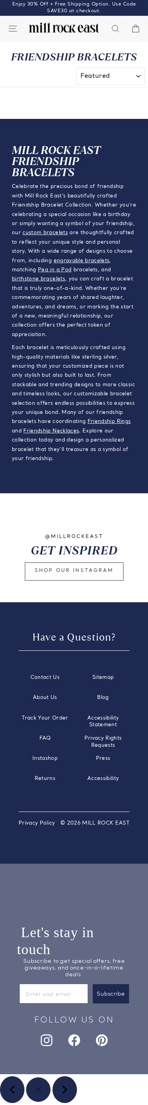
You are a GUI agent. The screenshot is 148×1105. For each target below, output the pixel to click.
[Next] (64, 1089)
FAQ (45, 738)
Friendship (102, 422)
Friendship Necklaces (51, 431)
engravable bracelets (82, 261)
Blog (103, 698)
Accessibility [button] (103, 779)
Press (103, 758)
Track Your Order (45, 718)
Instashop (45, 758)
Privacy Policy (37, 823)
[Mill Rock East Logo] (63, 28)
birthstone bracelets (38, 279)
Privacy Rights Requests (103, 741)
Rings (124, 422)
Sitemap (103, 677)
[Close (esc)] (38, 1089)
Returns (45, 779)
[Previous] (12, 1089)
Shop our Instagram (74, 570)
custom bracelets (45, 233)
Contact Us (45, 677)
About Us (45, 698)
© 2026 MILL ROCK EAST (94, 823)
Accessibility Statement (103, 721)
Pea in (47, 270)
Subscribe (111, 993)
